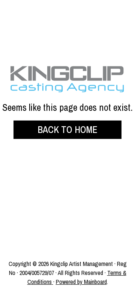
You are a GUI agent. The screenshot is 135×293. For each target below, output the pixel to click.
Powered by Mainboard (81, 282)
